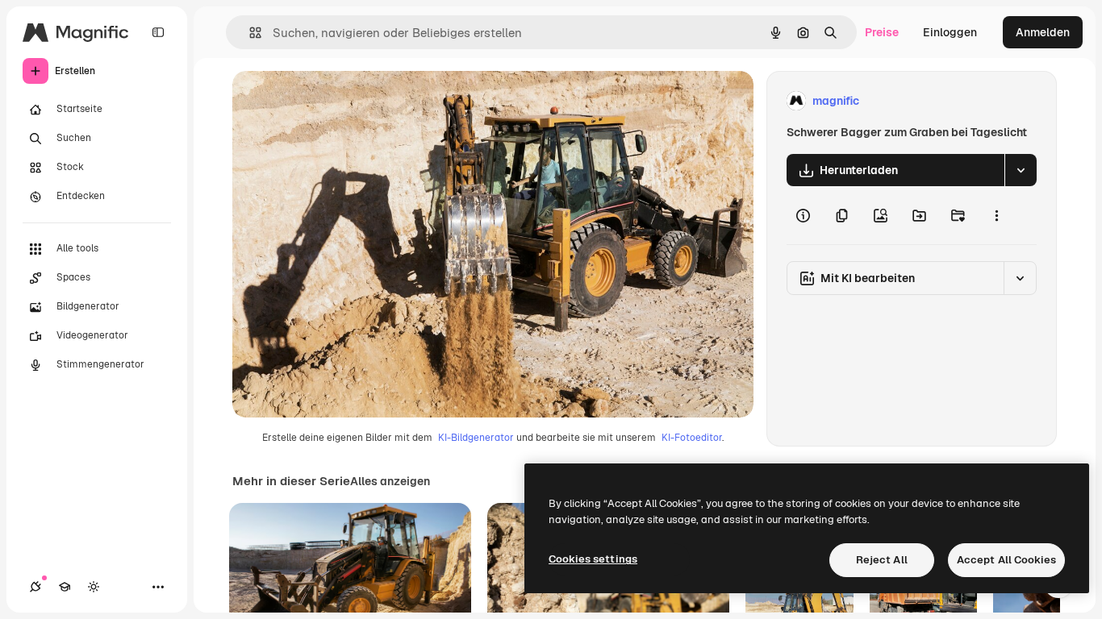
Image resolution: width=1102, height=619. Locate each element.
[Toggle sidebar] (158, 32)
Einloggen (950, 32)
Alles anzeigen (390, 481)
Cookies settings (593, 559)
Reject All (882, 560)
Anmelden (1043, 32)
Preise (882, 32)
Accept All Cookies (1006, 560)
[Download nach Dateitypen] (1020, 170)
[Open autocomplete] (249, 33)
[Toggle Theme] (93, 587)
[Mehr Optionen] (996, 215)
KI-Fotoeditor (692, 437)
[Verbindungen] (35, 587)
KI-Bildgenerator (476, 437)
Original (335, 101)
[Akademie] (64, 587)
